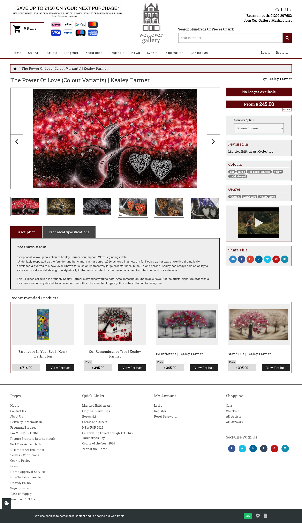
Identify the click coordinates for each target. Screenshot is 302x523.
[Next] (213, 141)
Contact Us (199, 53)
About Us (16, 416)
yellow (278, 171)
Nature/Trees (267, 196)
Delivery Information (26, 422)
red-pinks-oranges (259, 171)
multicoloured (238, 176)
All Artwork (234, 422)
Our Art (33, 53)
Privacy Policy (20, 483)
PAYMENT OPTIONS (24, 433)
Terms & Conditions (24, 455)
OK (248, 515)
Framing (16, 466)
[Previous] (16, 141)
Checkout (233, 411)
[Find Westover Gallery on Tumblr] (263, 448)
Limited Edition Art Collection (250, 151)
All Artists (233, 416)
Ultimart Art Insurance (27, 450)
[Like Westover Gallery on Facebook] (231, 448)
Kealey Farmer (279, 79)
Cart (229, 405)
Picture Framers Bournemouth (32, 439)
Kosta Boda (94, 53)
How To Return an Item (27, 477)
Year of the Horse (94, 449)
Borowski (89, 416)
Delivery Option (244, 120)
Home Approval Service (27, 472)
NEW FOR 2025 (92, 427)
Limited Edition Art (97, 405)
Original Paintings (96, 411)
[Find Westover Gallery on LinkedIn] (253, 448)
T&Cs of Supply (21, 494)
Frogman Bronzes (23, 427)
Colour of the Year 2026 (98, 443)
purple (241, 171)
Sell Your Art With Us (25, 444)
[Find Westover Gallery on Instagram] (285, 448)
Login (265, 52)
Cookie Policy (20, 461)
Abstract (235, 196)
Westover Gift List (23, 499)
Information (174, 53)
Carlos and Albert (94, 422)
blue (232, 171)
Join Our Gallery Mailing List (268, 20)
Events (152, 53)
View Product (60, 368)
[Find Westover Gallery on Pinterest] (274, 448)
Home (16, 53)
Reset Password (165, 416)
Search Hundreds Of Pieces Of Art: (206, 29)
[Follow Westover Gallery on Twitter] (242, 448)
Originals (117, 53)
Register (282, 52)
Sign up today (20, 488)
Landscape (249, 196)
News (135, 53)
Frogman (71, 53)
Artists (51, 53)
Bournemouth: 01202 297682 (269, 15)
